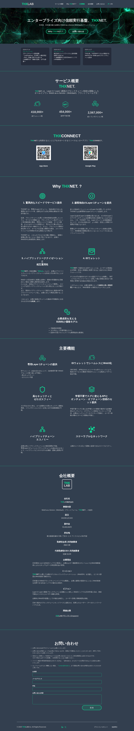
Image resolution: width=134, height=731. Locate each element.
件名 (33, 686)
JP (108, 4)
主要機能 (82, 4)
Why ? (71, 4)
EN (112, 4)
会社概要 (90, 4)
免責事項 (114, 727)
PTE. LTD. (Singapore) (67, 616)
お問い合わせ (100, 4)
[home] (28, 4)
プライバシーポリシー (101, 727)
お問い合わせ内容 (37, 693)
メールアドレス (37, 678)
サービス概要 (59, 4)
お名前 (34, 671)
